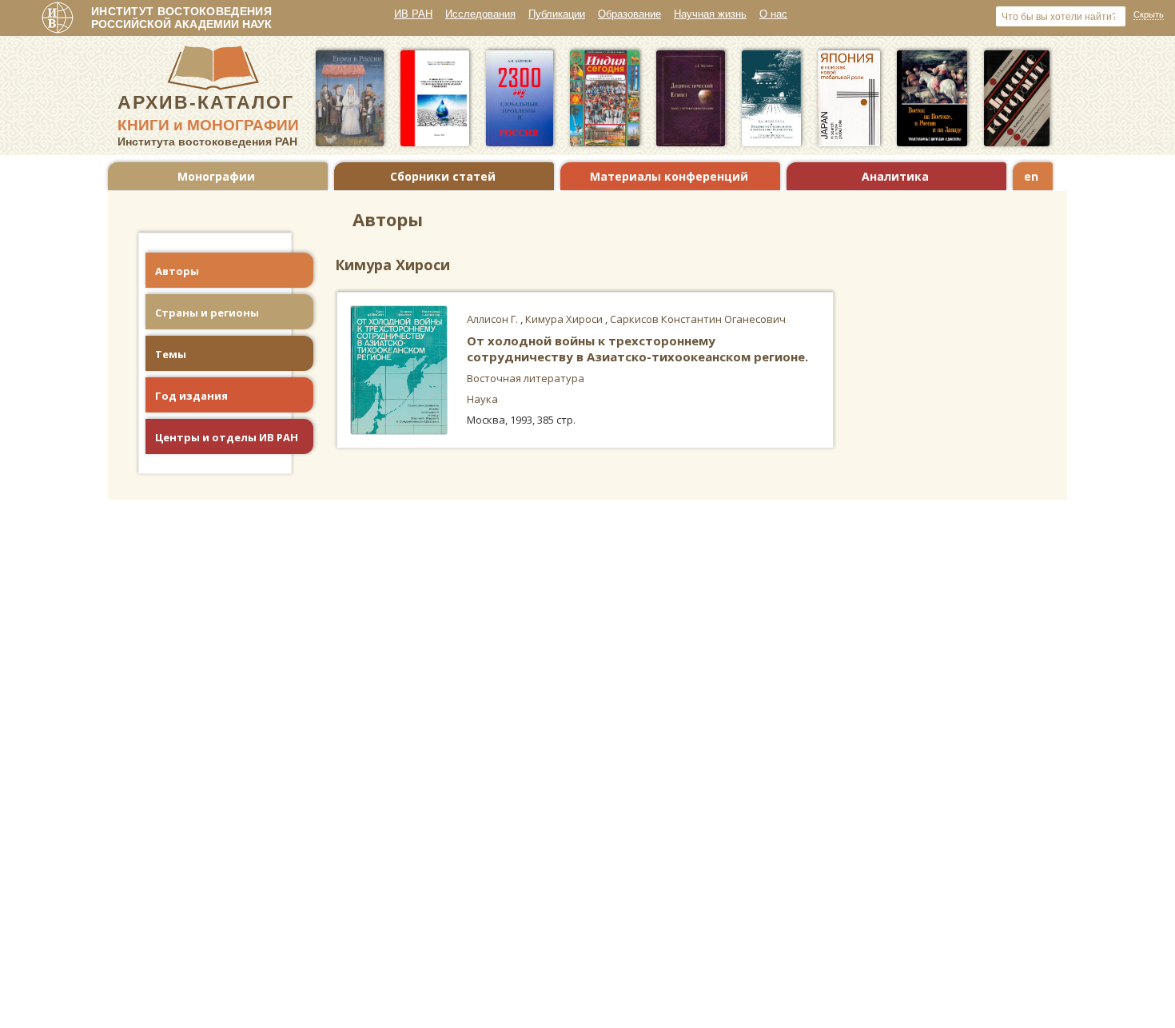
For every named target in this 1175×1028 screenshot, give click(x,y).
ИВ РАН (413, 14)
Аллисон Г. (493, 319)
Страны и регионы (207, 312)
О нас (773, 14)
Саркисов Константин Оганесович (698, 319)
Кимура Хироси (565, 319)
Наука (482, 399)
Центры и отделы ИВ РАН (226, 437)
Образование (629, 14)
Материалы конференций (669, 176)
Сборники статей (443, 176)
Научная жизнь (710, 14)
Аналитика (895, 176)
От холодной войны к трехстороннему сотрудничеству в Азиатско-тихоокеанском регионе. (637, 349)
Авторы (177, 271)
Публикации (556, 14)
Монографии (216, 176)
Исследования (480, 14)
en (1031, 176)
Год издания (191, 395)
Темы (170, 354)
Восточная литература (525, 378)
